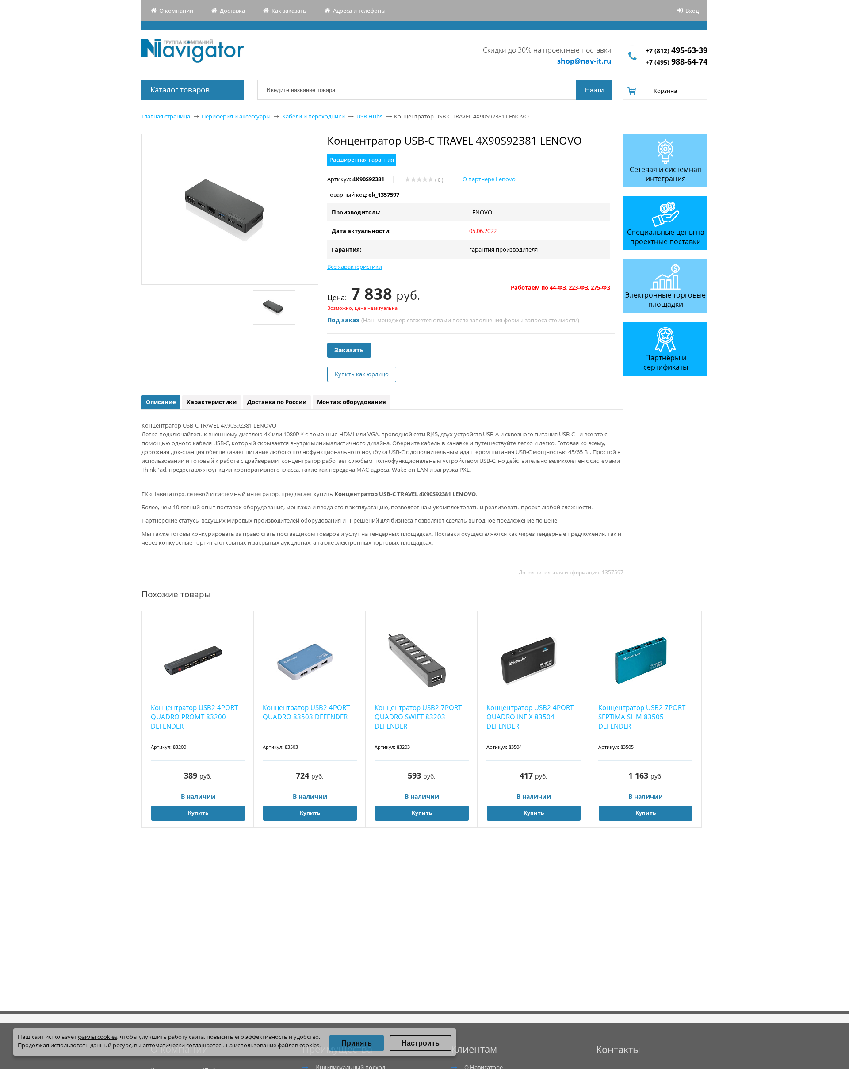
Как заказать (289, 11)
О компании (176, 11)
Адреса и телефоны (359, 11)
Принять (356, 1043)
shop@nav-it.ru (584, 61)
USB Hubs (369, 116)
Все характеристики (354, 267)
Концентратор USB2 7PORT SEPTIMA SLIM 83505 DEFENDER (641, 716)
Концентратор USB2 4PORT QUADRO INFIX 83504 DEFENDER (530, 716)
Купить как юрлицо (362, 374)
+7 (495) (677, 62)
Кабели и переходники (313, 116)
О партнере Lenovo (489, 179)
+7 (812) (677, 50)
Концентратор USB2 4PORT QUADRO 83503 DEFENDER (306, 712)
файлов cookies (298, 1045)
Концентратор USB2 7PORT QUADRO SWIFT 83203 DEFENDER (418, 716)
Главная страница (166, 116)
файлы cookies (97, 1037)
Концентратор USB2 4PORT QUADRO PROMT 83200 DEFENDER (194, 716)
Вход (692, 11)
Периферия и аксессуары (236, 116)
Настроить (421, 1043)
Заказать (349, 350)
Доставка (232, 11)
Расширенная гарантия (361, 160)
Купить (198, 813)
